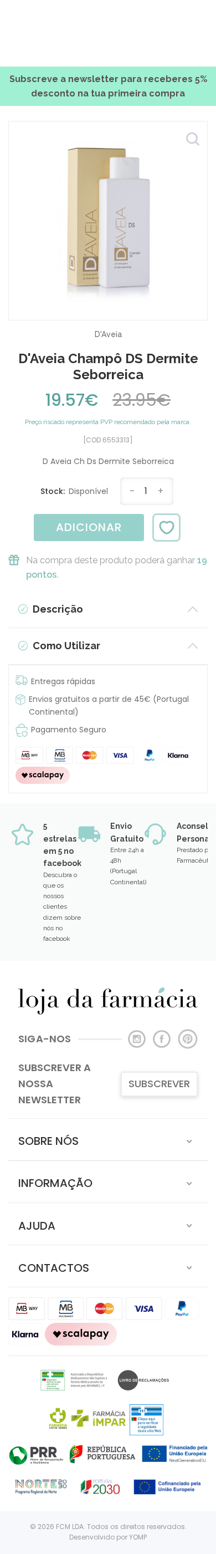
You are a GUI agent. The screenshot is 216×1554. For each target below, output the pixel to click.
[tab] (108, 1139)
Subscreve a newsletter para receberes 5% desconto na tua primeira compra (108, 86)
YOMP (138, 1537)
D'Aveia (108, 334)
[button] (108, 1139)
